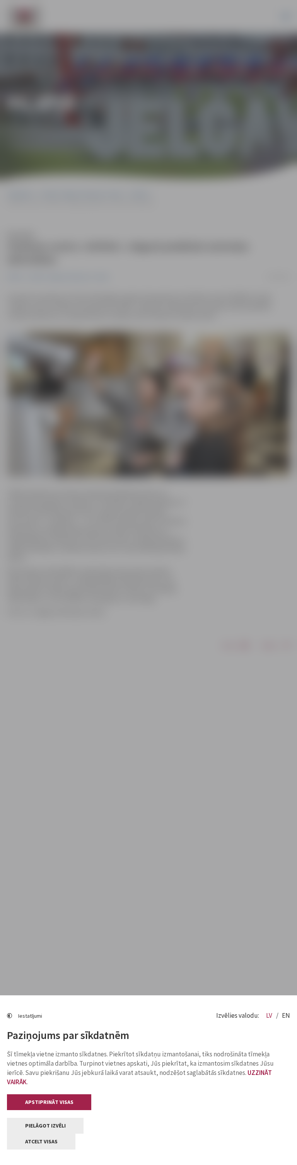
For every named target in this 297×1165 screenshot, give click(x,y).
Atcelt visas (41, 1141)
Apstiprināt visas (49, 1102)
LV (269, 1015)
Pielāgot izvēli (45, 1125)
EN (286, 1015)
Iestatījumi (30, 1015)
